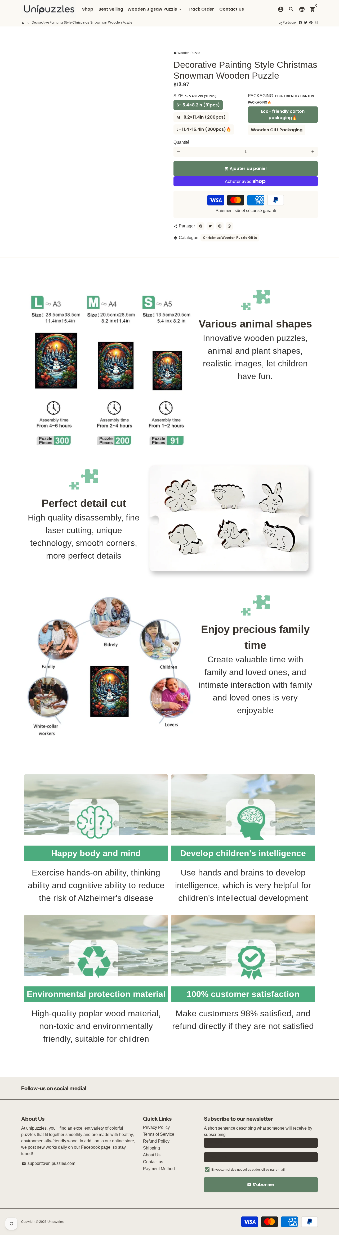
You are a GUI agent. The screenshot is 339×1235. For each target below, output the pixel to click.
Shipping (151, 1148)
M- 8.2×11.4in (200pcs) (201, 117)
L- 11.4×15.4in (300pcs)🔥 (203, 129)
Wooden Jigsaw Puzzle (154, 9)
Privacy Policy (156, 1127)
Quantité (181, 142)
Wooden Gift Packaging (276, 130)
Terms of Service (158, 1134)
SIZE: (194, 95)
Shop (87, 9)
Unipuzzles (55, 1222)
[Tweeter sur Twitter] (305, 22)
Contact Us (231, 9)
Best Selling (111, 9)
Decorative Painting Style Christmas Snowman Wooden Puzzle (82, 22)
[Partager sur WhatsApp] (316, 22)
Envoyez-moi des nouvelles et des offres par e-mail (248, 1169)
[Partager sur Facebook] (300, 22)
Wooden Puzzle (186, 53)
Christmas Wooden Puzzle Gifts (230, 237)
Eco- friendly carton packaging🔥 (283, 114)
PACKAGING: (281, 98)
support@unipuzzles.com (48, 1163)
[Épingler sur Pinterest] (311, 22)
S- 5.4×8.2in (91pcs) (198, 105)
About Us (151, 1155)
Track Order (201, 9)
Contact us (153, 1162)
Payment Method (159, 1168)
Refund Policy (156, 1141)
